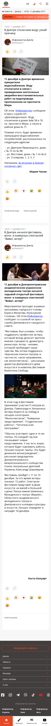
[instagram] (10, 695)
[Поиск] (40, 3)
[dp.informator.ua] (6, 4)
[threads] (48, 695)
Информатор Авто (42, 710)
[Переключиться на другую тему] (34, 3)
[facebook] (2, 695)
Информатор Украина (7, 710)
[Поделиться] (14, 51)
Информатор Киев (26, 710)
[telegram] (18, 695)
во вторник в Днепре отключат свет (24, 164)
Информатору (24, 110)
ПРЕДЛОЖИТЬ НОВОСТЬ (25, 648)
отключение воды (11, 211)
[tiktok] (33, 695)
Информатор (35, 316)
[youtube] (40, 695)
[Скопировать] (21, 51)
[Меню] (47, 3)
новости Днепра (30, 211)
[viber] (25, 695)
